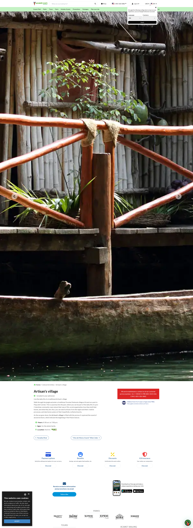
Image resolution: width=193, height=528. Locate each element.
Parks (45, 9)
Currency (146, 15)
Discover (48, 466)
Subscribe (64, 494)
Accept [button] (17, 521)
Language (131, 15)
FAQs (104, 4)
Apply (142, 22)
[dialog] (17, 508)
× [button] (29, 494)
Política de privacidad (23, 517)
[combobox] (25, 494)
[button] (40, 4)
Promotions (76, 9)
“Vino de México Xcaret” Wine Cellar (85, 438)
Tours (51, 9)
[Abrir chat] (187, 522)
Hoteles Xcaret (65, 9)
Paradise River (42, 438)
